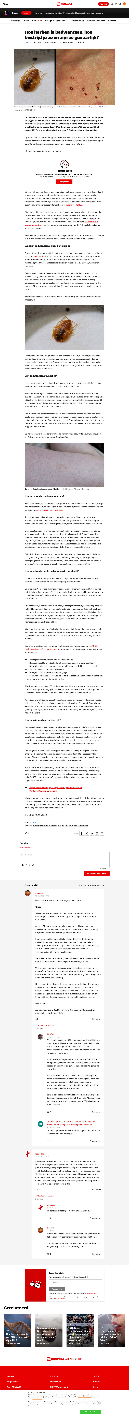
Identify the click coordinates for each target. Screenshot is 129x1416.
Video (26, 20)
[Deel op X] (87, 833)
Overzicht (15, 20)
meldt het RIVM (40, 256)
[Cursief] (26, 865)
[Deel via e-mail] (102, 833)
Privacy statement (60, 1298)
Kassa (15, 13)
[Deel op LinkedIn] (92, 833)
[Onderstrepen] (29, 865)
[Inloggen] (120, 4)
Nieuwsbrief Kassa (96, 20)
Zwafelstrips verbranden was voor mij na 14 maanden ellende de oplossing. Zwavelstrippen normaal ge (71, 1123)
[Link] (33, 865)
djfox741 (50, 1034)
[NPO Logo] (124, 4)
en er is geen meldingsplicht (50, 510)
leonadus (39, 1154)
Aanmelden (57, 1289)
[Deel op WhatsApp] (97, 833)
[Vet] (22, 865)
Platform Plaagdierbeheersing (43, 791)
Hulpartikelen (77, 20)
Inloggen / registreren (96, 873)
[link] (36, 825)
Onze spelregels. (26, 847)
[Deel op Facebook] (82, 833)
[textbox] (64, 857)
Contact (112, 20)
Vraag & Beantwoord (55, 20)
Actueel (35, 20)
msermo (39, 893)
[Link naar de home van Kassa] (6, 13)
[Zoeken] (112, 4)
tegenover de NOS (74, 205)
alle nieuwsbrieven (92, 1293)
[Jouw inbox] (116, 4)
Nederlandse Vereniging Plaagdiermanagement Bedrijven (55, 787)
